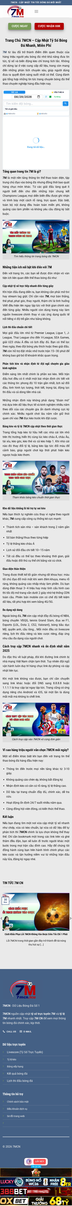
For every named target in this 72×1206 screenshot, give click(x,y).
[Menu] (36, 11)
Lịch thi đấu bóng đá (20, 1080)
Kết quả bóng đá (17, 1073)
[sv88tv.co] (17, 11)
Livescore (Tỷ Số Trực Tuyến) (25, 1052)
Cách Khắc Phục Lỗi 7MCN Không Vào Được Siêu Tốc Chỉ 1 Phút (36, 934)
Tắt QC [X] (36, 1166)
